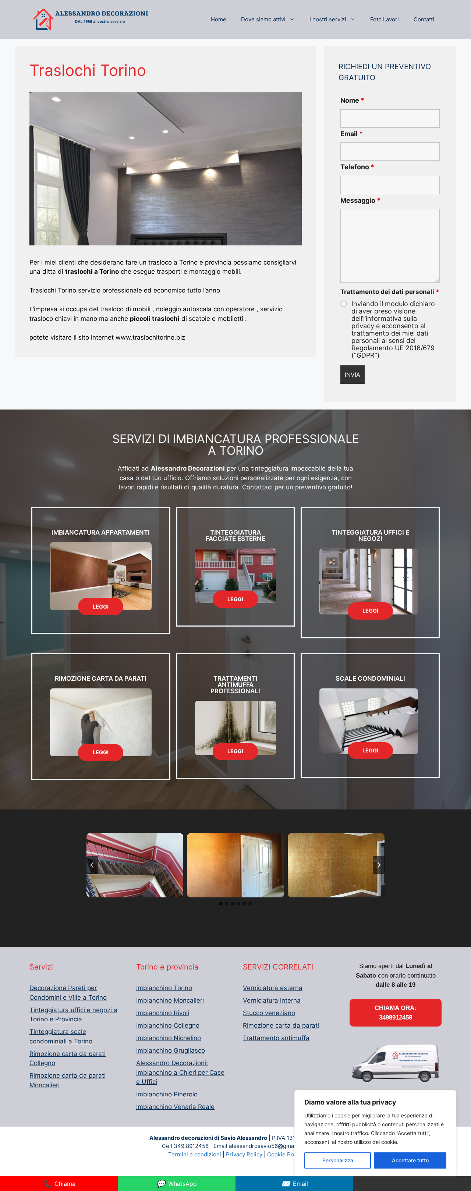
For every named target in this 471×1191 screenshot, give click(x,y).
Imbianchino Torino (164, 988)
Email (351, 134)
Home (218, 19)
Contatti (424, 19)
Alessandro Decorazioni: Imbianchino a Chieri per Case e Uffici (180, 1072)
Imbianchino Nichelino (168, 1038)
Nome (352, 100)
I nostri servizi (327, 19)
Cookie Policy (285, 1154)
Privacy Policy (244, 1154)
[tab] (221, 903)
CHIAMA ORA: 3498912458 (396, 1012)
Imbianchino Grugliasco (170, 1050)
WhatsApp (176, 1183)
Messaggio (360, 200)
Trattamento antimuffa (276, 1038)
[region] (375, 1133)
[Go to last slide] (92, 865)
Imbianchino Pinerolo (167, 1094)
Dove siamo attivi (263, 19)
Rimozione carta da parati (281, 1025)
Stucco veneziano (269, 1013)
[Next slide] (379, 865)
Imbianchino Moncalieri (170, 1000)
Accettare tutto (410, 1160)
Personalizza (337, 1160)
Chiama (59, 1183)
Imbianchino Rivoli (162, 1013)
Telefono (357, 167)
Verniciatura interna (272, 1000)
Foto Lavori (384, 19)
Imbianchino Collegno (167, 1025)
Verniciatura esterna (272, 988)
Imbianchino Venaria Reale (175, 1106)
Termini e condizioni (194, 1154)
